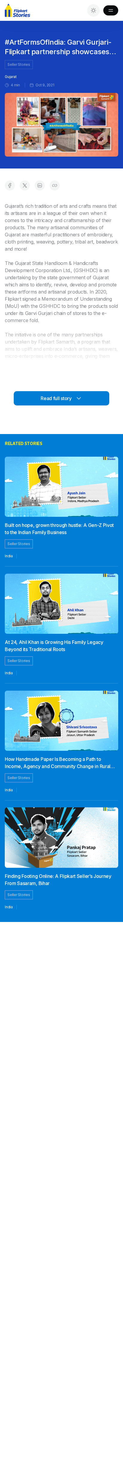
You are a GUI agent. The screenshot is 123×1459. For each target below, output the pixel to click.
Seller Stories (18, 64)
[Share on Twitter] (25, 185)
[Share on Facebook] (10, 185)
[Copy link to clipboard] (55, 185)
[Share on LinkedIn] (40, 185)
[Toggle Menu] (110, 10)
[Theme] (93, 10)
